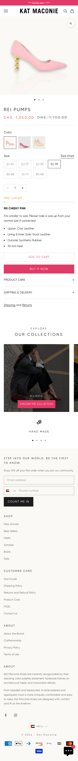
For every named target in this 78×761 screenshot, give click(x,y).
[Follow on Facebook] (6, 715)
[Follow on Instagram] (15, 715)
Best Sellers (10, 531)
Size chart (67, 156)
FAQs (7, 606)
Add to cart (39, 257)
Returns (27, 305)
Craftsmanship (12, 640)
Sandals (9, 544)
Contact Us (10, 613)
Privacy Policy (12, 647)
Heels (7, 537)
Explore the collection (36, 404)
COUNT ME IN (18, 501)
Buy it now (39, 269)
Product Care (12, 599)
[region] (39, 427)
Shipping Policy (13, 585)
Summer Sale (38, 3)
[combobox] (10, 491)
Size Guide (10, 578)
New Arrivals (11, 524)
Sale (6, 558)
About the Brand (14, 633)
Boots (7, 551)
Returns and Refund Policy (20, 592)
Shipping (9, 305)
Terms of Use (11, 654)
